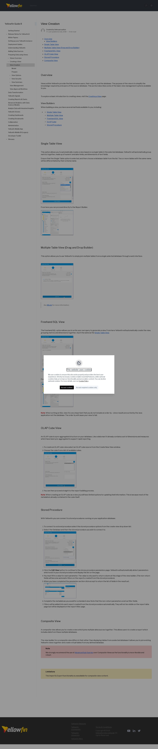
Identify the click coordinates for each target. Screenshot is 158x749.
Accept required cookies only (86, 387)
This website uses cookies (79, 370)
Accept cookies (66, 387)
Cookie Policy (83, 381)
